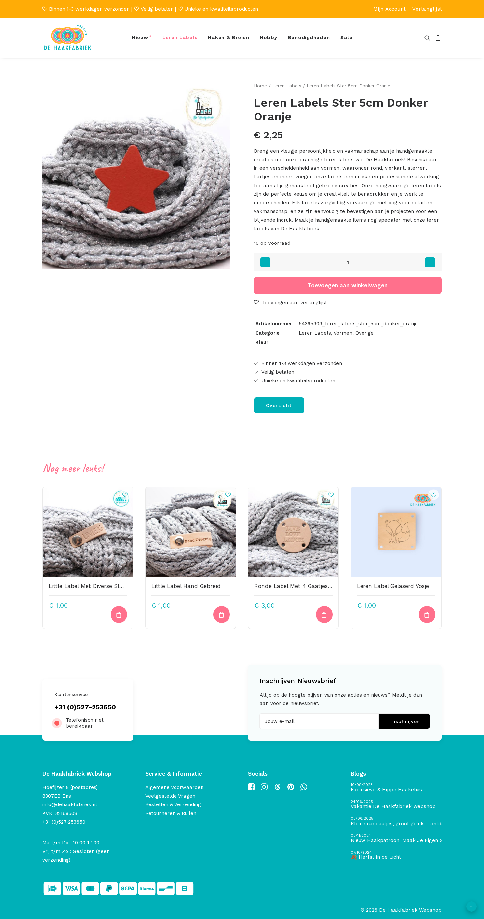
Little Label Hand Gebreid (186, 586)
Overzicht (279, 405)
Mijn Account (389, 9)
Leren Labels (179, 37)
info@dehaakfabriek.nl (69, 804)
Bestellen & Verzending (173, 804)
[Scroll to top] (471, 906)
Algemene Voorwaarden (174, 787)
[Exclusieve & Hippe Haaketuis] (396, 788)
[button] (428, 38)
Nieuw (140, 37)
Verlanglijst (427, 9)
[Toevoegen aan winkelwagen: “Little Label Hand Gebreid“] (221, 614)
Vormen (343, 333)
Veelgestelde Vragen (170, 796)
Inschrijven (405, 721)
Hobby (268, 37)
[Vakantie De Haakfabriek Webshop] (396, 804)
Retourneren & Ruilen (170, 813)
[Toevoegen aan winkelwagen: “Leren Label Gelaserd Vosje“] (427, 614)
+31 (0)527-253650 (85, 707)
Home (260, 85)
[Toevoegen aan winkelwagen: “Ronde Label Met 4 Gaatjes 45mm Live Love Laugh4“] (324, 614)
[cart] (437, 38)
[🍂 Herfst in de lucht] (396, 855)
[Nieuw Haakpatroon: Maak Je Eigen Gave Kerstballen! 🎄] (396, 838)
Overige (364, 333)
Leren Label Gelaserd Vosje (393, 586)
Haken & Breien (228, 37)
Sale (346, 37)
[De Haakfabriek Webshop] (67, 38)
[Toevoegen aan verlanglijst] (125, 494)
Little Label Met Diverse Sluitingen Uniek (103, 586)
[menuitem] (389, 9)
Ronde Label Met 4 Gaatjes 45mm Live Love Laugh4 (325, 586)
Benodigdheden (309, 37)
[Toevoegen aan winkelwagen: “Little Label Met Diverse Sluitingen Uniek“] (119, 614)
